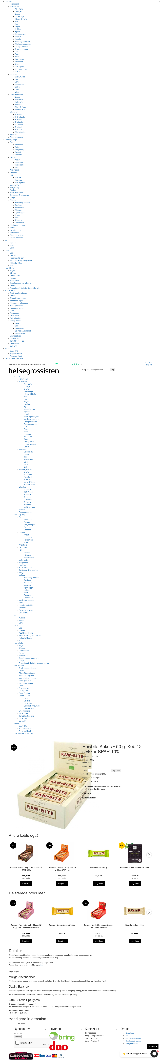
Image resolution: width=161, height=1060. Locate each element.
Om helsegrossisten (133, 1038)
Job (127, 1036)
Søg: (84, 369)
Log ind (149, 364)
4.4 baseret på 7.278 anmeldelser (95, 364)
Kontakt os (130, 1033)
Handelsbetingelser (133, 1041)
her (41, 965)
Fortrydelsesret (132, 1044)
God (68, 364)
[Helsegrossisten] (34, 371)
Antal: (85, 770)
